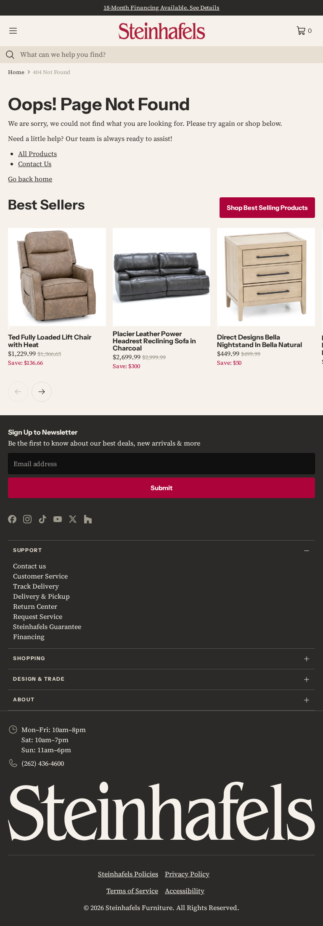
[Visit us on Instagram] (27, 519)
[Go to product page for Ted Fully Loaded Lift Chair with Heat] (57, 277)
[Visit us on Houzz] (88, 519)
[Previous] (18, 392)
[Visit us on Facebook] (12, 519)
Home (16, 72)
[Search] (10, 55)
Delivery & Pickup (41, 596)
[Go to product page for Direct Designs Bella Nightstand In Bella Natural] (266, 277)
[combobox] (166, 54)
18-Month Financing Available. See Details (161, 7)
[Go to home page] (161, 31)
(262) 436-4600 (42, 763)
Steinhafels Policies (128, 873)
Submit (161, 488)
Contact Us (34, 163)
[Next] (42, 392)
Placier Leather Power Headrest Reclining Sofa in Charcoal (154, 341)
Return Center (35, 606)
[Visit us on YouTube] (57, 519)
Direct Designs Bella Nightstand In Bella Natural (259, 340)
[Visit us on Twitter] (73, 519)
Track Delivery (36, 586)
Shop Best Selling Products (267, 208)
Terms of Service (132, 890)
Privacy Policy (187, 873)
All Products (37, 153)
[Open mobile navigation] (13, 31)
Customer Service (40, 576)
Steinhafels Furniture (139, 907)
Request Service (37, 616)
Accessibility (184, 890)
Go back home (30, 178)
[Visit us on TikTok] (42, 519)
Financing (29, 636)
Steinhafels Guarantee (47, 626)
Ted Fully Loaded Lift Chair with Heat (49, 340)
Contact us (29, 565)
